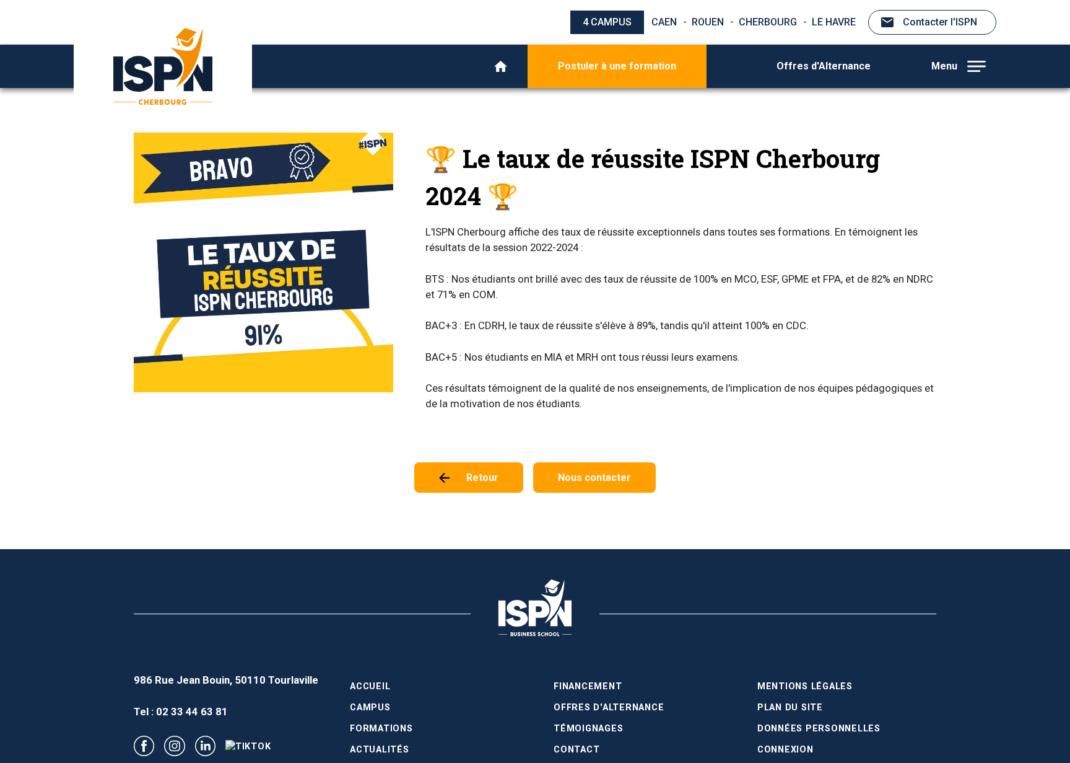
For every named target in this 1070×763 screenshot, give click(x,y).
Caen (664, 22)
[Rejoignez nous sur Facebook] (144, 746)
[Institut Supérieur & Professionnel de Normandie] (163, 66)
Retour (482, 477)
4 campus (607, 22)
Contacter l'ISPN (940, 22)
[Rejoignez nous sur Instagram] (174, 746)
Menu (944, 66)
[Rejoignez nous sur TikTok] (248, 746)
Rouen (708, 22)
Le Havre (834, 22)
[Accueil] (501, 66)
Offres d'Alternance (823, 66)
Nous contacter (594, 477)
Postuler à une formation (617, 66)
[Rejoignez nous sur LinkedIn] (205, 746)
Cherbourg (768, 22)
